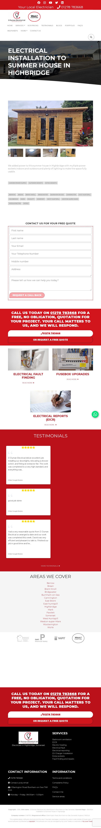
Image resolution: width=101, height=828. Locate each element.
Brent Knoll (30, 195)
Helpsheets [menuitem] (12, 31)
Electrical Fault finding (28, 375)
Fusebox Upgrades (72, 374)
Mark (23, 199)
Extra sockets (51, 183)
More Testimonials (49, 566)
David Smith (16, 550)
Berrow (12, 195)
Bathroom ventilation (62, 739)
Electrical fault (58, 748)
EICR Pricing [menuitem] (33, 25)
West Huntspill (53, 199)
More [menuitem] (23, 31)
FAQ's (55, 787)
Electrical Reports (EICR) (50, 417)
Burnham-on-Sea (57, 195)
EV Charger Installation (62, 753)
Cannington (71, 195)
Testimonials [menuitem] (47, 25)
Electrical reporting (60, 750)
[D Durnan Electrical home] (17, 16)
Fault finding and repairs (63, 759)
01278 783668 (72, 7)
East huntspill (84, 195)
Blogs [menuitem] (59, 25)
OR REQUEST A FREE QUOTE (50, 339)
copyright (32, 821)
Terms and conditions (62, 778)
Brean (20, 195)
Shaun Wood (17, 476)
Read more (27, 383)
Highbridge (13, 199)
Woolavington (15, 203)
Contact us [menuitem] (35, 31)
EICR (54, 742)
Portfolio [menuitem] (70, 25)
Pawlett (31, 199)
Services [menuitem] (19, 26)
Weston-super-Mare (70, 199)
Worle (25, 203)
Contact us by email (19, 783)
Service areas (58, 796)
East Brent (50, 601)
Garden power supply (17, 183)
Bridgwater (43, 195)
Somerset (40, 199)
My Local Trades (88, 821)
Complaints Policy (60, 783)
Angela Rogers (18, 507)
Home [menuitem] (10, 25)
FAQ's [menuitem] (80, 25)
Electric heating (59, 745)
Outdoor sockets (36, 183)
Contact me (57, 792)
